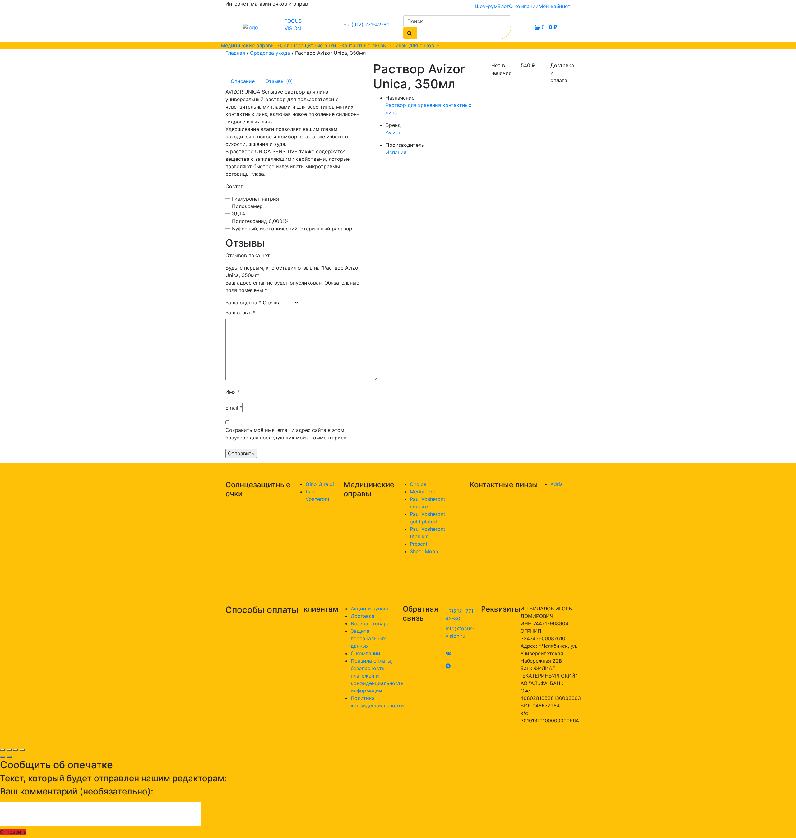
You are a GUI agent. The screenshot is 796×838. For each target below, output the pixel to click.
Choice (418, 484)
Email (233, 408)
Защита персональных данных (368, 638)
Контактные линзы (364, 45)
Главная (235, 53)
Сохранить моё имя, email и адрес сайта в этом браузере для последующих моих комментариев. (286, 434)
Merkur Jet (422, 491)
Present (419, 544)
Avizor (393, 132)
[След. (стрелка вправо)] (9, 757)
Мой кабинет (555, 6)
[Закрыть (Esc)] (2, 750)
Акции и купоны (371, 608)
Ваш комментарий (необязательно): (76, 791)
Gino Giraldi (320, 484)
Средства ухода (270, 53)
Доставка (362, 616)
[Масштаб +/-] (22, 750)
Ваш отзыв (240, 312)
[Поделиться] (9, 750)
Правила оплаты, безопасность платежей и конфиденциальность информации (377, 676)
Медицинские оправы (248, 45)
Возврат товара (370, 623)
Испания (396, 152)
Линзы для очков (414, 45)
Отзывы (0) (279, 81)
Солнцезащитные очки (309, 45)
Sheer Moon (424, 551)
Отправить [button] (13, 832)
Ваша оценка (243, 302)
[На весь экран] (15, 750)
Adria (556, 484)
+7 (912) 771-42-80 (367, 24)
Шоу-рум (486, 6)
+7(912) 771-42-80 (460, 615)
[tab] (242, 81)
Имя (232, 392)
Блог (503, 6)
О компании (524, 6)
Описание (243, 81)
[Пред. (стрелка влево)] (2, 757)
